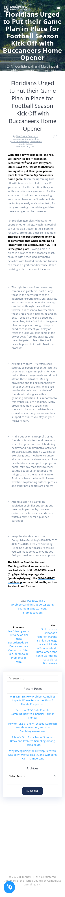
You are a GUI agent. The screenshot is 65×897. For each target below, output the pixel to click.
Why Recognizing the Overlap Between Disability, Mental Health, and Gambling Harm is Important (32, 754)
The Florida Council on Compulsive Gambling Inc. (26, 137)
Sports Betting (26, 143)
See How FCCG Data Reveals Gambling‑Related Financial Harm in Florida (33, 713)
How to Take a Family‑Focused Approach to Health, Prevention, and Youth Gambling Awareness (32, 727)
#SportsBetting (45, 604)
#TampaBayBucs (33, 612)
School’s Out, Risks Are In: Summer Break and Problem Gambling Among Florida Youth (32, 740)
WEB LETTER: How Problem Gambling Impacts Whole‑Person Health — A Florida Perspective (32, 700)
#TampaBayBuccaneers (32, 608)
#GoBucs (32, 600)
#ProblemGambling (22, 604)
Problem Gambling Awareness (26, 141)
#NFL (42, 600)
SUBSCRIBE (32, 791)
